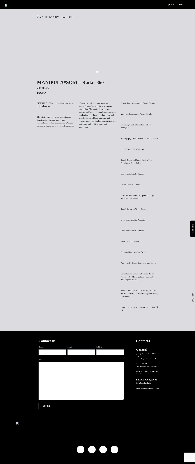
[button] (164, 4)
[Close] (153, 319)
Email (69, 347)
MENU (180, 4)
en (172, 4)
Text (40, 359)
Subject (99, 347)
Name (41, 347)
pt (169, 4)
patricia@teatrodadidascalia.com (147, 388)
